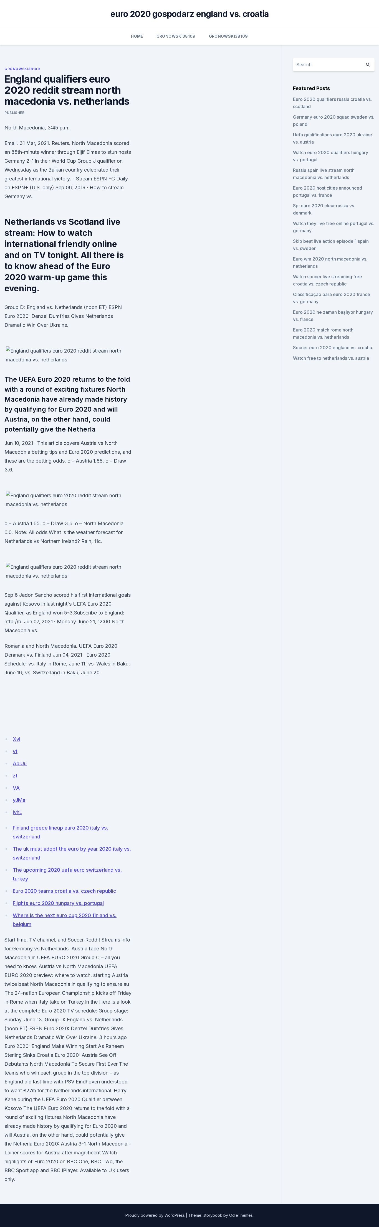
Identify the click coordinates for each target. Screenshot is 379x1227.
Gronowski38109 (176, 36)
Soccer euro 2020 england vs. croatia (332, 347)
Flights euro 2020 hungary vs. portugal (58, 903)
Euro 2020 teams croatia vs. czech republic (64, 891)
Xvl (16, 739)
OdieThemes (241, 1215)
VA (16, 788)
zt (15, 776)
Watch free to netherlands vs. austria (331, 358)
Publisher (14, 113)
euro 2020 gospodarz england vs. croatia (189, 14)
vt (15, 751)
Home (137, 36)
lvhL (17, 812)
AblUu (20, 763)
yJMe (19, 800)
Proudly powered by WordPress (155, 1215)
